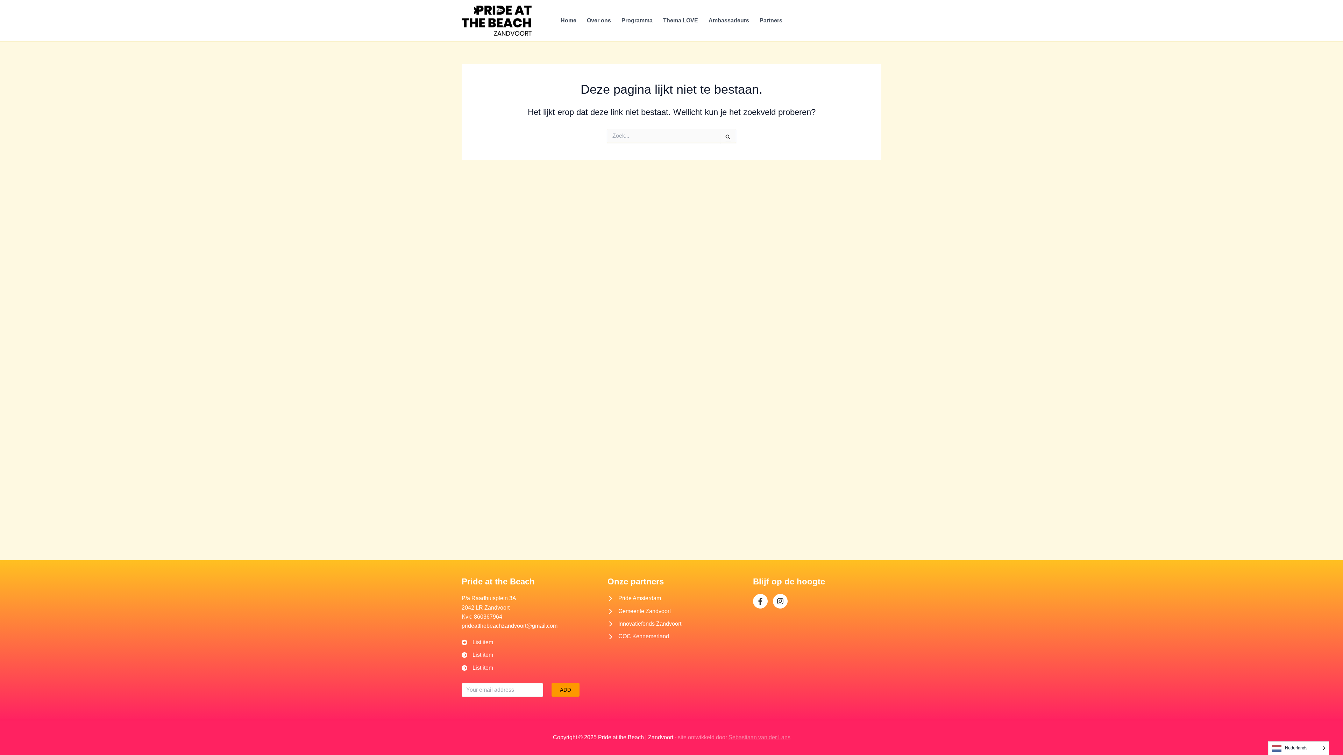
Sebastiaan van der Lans (759, 737)
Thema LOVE (680, 20)
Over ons (599, 20)
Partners (771, 20)
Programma (637, 20)
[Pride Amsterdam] (634, 598)
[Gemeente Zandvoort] (639, 611)
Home (568, 20)
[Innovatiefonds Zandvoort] (644, 623)
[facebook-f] (760, 601)
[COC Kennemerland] (638, 636)
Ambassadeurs (729, 20)
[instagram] (780, 601)
